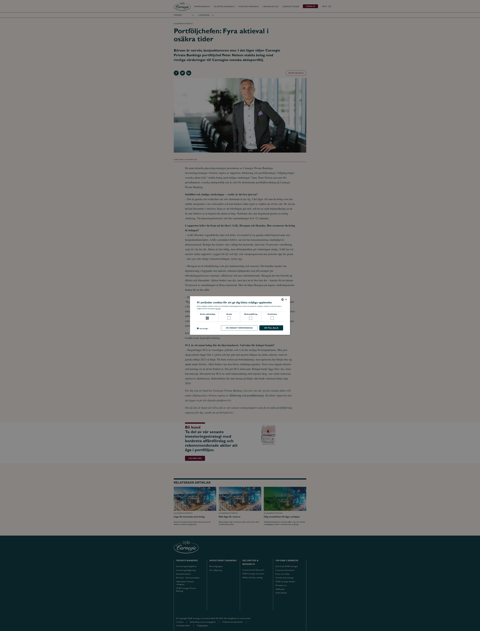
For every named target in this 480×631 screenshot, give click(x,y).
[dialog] (240, 315)
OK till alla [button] (271, 328)
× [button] (286, 299)
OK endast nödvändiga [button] (239, 328)
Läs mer (218, 308)
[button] (202, 328)
